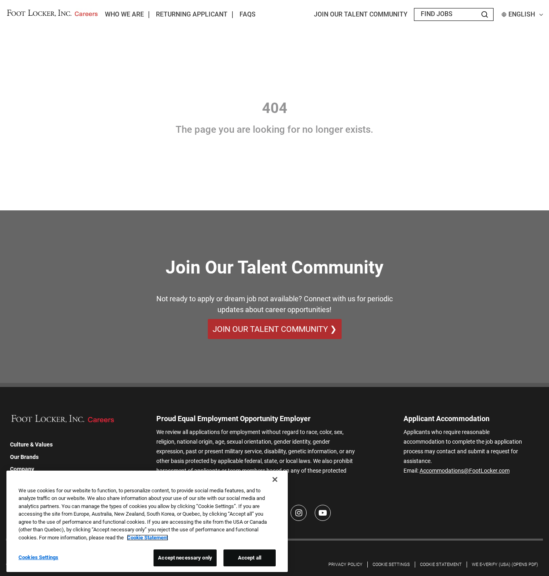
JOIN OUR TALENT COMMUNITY (361, 14)
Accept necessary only (185, 558)
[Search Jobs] (485, 14)
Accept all (249, 558)
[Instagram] (299, 513)
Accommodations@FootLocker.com (465, 470)
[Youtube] (323, 513)
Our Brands (24, 457)
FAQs (248, 14)
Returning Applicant (191, 14)
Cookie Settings (391, 564)
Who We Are (124, 14)
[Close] (275, 479)
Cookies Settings (38, 557)
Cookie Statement (441, 564)
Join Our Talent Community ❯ (275, 329)
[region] (147, 521)
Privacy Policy (345, 564)
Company (22, 469)
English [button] (521, 14)
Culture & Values (31, 444)
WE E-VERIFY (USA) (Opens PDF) (505, 564)
